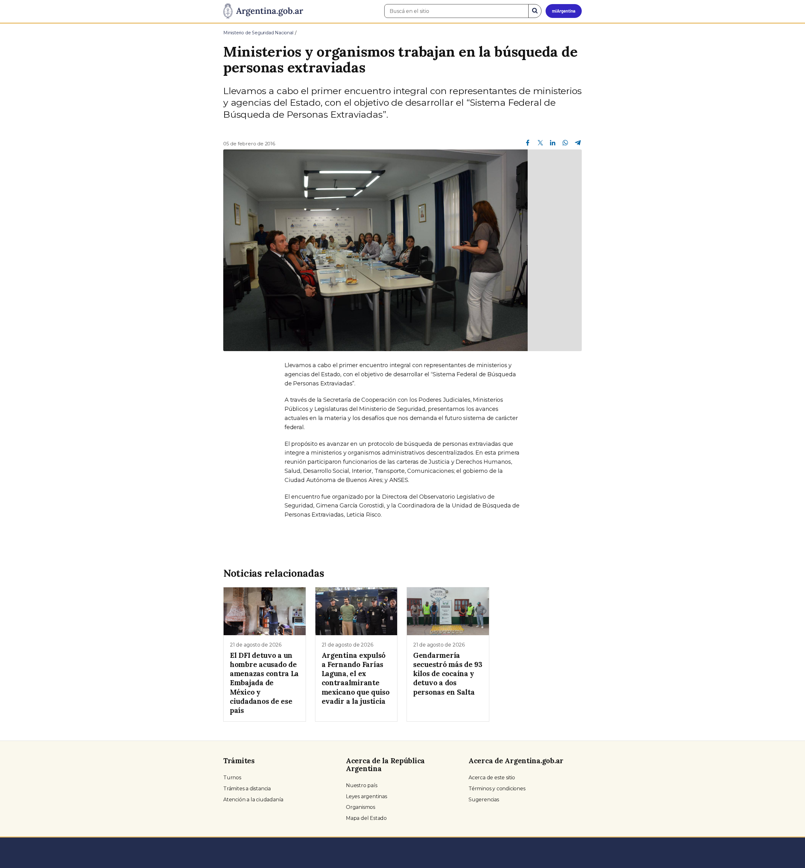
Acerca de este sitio (492, 778)
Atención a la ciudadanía (253, 800)
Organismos (360, 807)
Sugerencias (484, 800)
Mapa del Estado (366, 818)
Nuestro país (361, 785)
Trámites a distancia (247, 789)
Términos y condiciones (497, 789)
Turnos (232, 778)
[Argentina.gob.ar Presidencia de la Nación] (263, 11)
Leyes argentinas (366, 796)
